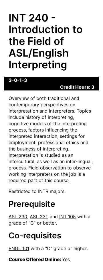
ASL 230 (18, 216)
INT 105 (67, 216)
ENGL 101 (19, 248)
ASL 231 (38, 216)
